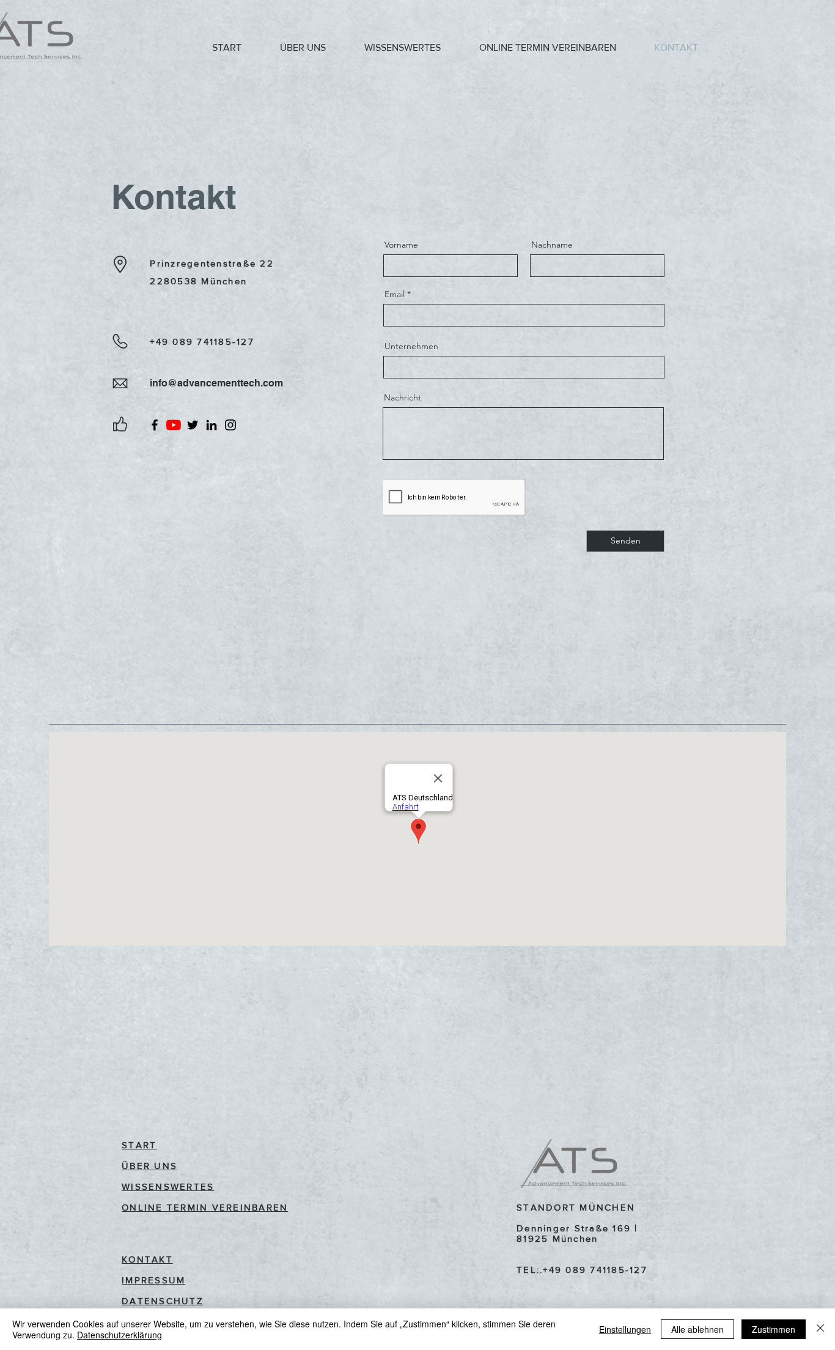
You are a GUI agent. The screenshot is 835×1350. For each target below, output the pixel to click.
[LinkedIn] (211, 425)
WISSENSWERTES (168, 1186)
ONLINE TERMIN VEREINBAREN (205, 1207)
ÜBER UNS (149, 1165)
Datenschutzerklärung (119, 1335)
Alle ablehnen (697, 1329)
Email (394, 294)
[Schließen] (820, 1329)
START (139, 1145)
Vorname (401, 244)
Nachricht (402, 397)
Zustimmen (773, 1329)
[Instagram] (230, 425)
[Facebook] (154, 425)
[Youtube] (173, 425)
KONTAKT (147, 1259)
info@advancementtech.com (217, 383)
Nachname (552, 244)
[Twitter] (192, 425)
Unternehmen (411, 346)
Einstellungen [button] (625, 1329)
